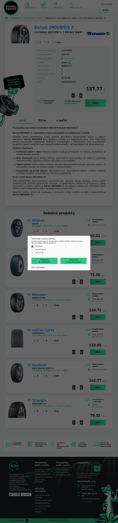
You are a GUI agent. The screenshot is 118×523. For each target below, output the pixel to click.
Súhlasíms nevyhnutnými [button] (73, 261)
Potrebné (38, 246)
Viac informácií (38, 267)
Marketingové (40, 249)
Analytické (39, 252)
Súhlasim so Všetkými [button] (44, 261)
